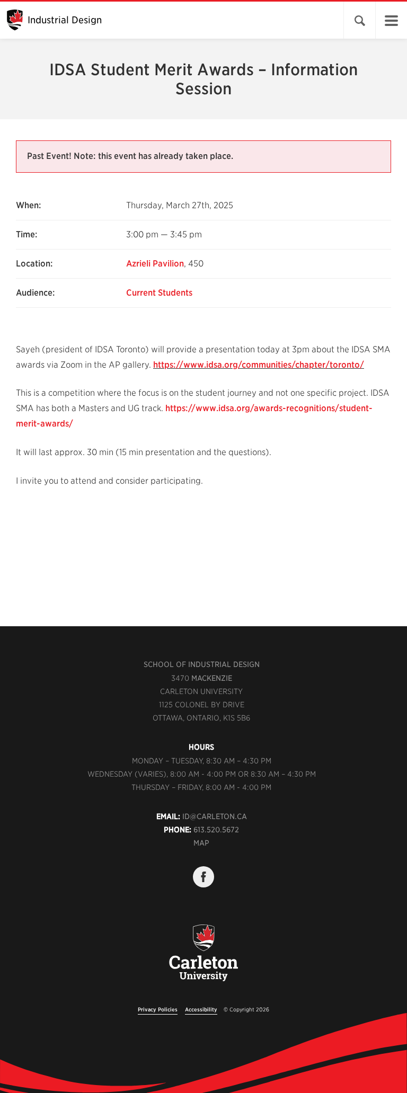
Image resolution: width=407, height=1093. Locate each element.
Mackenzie (211, 678)
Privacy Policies (158, 1009)
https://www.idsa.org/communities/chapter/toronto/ (258, 365)
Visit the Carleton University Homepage (203, 959)
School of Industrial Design (202, 664)
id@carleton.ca (214, 816)
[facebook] (203, 876)
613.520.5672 (216, 829)
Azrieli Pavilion (155, 264)
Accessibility (201, 1009)
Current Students (159, 293)
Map (201, 843)
